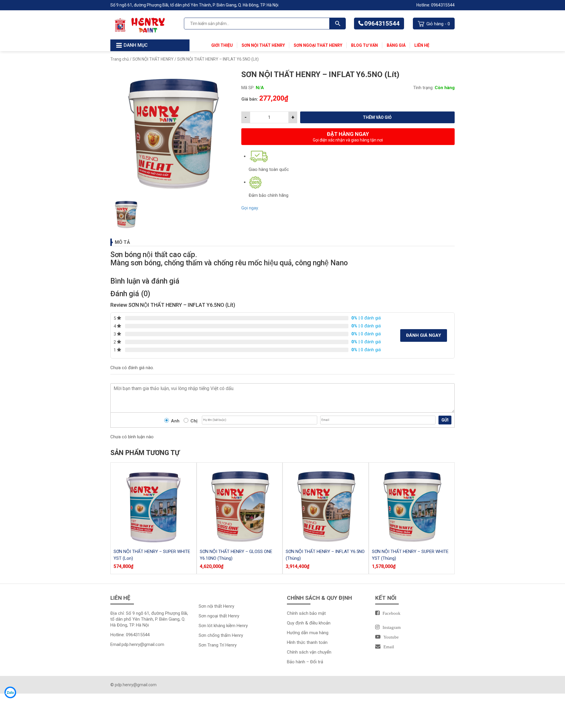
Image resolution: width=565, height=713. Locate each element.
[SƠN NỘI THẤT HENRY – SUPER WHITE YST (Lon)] (153, 505)
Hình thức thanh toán (307, 642)
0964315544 (382, 23)
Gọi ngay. (250, 208)
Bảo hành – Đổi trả (305, 661)
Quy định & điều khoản (308, 623)
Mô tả (122, 242)
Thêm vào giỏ (377, 117)
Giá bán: (249, 99)
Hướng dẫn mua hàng (307, 632)
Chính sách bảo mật (306, 613)
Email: (137, 644)
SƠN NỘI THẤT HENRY (153, 59)
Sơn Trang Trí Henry (218, 645)
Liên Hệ (421, 45)
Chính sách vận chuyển (309, 652)
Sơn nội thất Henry (263, 45)
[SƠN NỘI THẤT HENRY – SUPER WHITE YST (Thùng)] (412, 505)
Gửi (444, 420)
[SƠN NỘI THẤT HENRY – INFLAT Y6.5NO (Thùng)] (325, 505)
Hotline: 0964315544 (435, 5)
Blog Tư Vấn (364, 45)
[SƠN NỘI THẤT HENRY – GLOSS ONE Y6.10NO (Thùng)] (240, 505)
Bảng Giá (396, 45)
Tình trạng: (423, 87)
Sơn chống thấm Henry (221, 635)
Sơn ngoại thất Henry (318, 45)
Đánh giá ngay (423, 335)
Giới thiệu (222, 45)
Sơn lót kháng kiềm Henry (223, 625)
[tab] (282, 242)
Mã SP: (248, 87)
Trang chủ (119, 59)
